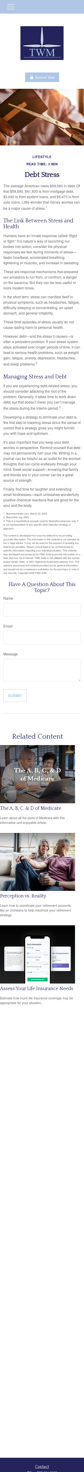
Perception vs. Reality (23, 896)
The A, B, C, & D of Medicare (30, 808)
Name (8, 598)
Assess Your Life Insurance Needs (36, 988)
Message (10, 654)
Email (8, 626)
